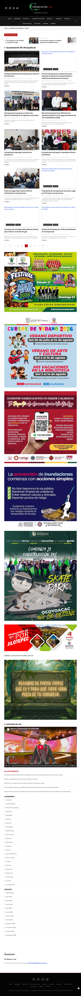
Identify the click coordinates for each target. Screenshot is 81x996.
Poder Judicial (10, 857)
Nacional (67, 18)
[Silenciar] (72, 766)
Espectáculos (10, 831)
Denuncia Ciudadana (12, 807)
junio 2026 (9, 900)
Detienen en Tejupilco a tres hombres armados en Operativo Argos (24, 783)
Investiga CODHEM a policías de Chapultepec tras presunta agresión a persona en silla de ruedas (33, 775)
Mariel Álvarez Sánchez (48, 80)
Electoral (8, 823)
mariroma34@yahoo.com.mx (37, 963)
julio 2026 (9, 897)
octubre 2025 (10, 931)
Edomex (49, 18)
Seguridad (17, 18)
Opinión (45, 23)
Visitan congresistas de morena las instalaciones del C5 (21, 779)
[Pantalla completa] (74, 766)
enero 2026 (9, 920)
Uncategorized (10, 884)
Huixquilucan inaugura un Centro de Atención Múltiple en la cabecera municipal (21, 114)
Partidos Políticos (38, 18)
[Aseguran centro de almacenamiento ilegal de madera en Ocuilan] (51, 40)
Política (25, 18)
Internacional (27, 23)
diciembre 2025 (10, 923)
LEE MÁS (6, 86)
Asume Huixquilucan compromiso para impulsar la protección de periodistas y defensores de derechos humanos (57, 76)
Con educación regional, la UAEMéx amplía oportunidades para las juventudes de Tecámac (31, 787)
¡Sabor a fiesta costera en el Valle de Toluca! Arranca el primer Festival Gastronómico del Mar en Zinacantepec (30, 42)
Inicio (10, 18)
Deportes (9, 811)
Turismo (53, 23)
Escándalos (9, 827)
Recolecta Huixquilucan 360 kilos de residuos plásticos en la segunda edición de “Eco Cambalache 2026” (59, 115)
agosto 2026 (10, 893)
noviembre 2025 (11, 927)
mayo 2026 (9, 904)
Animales (59, 18)
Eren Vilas (8, 117)
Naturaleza (9, 842)
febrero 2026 (10, 916)
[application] (40, 747)
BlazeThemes (68, 990)
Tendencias (9, 877)
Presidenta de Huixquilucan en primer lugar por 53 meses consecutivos (59, 192)
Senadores (9, 873)
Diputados (9, 815)
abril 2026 (9, 908)
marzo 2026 (9, 912)
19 (42, 246)
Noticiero (37, 23)
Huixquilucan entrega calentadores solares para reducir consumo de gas (21, 230)
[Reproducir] (6, 766)
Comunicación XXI (10, 78)
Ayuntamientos (10, 69)
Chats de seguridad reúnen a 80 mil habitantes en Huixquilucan (18, 192)
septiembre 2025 (11, 935)
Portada (18, 69)
